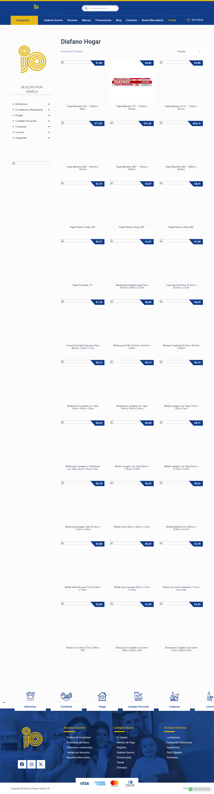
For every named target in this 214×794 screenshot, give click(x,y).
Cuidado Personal (25, 120)
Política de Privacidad (79, 737)
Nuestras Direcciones (78, 757)
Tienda (120, 762)
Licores (19, 132)
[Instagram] (31, 764)
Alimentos (21, 104)
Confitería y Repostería (29, 109)
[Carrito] (192, 8)
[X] (41, 764)
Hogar (19, 115)
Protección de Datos (78, 742)
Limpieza (20, 126)
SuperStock (173, 747)
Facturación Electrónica (179, 742)
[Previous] (4, 702)
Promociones (124, 757)
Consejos (122, 767)
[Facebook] (22, 764)
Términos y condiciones (80, 747)
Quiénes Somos (125, 752)
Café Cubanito (174, 752)
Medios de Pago (126, 742)
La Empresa (173, 737)
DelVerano (172, 757)
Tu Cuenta (122, 737)
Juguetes (20, 137)
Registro (121, 747)
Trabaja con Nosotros (78, 752)
